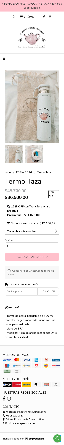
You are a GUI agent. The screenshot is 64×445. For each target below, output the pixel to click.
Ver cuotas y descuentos (21, 231)
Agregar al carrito (32, 257)
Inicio (8, 172)
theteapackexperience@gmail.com (26, 411)
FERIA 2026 (24, 172)
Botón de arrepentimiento (20, 423)
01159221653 (15, 415)
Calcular (49, 291)
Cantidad (9, 240)
